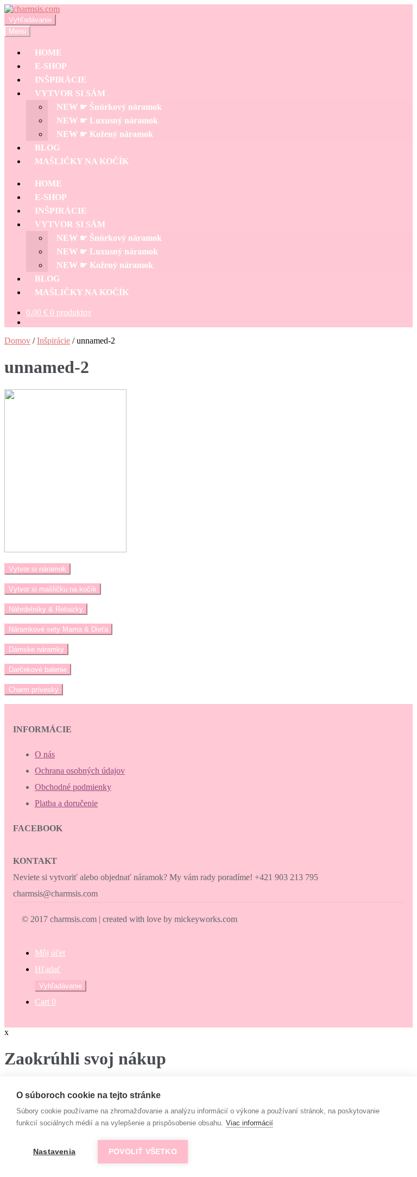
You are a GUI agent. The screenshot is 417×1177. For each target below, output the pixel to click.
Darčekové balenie (38, 669)
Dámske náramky (36, 649)
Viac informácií (249, 1123)
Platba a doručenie (66, 803)
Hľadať (48, 969)
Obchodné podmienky (73, 787)
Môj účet (50, 952)
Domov (17, 340)
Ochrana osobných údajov (80, 770)
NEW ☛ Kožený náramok (104, 134)
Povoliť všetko (143, 1152)
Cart (45, 1001)
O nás (45, 754)
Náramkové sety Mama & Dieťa (58, 629)
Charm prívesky (34, 690)
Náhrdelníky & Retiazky (46, 609)
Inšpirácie (53, 340)
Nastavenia (54, 1152)
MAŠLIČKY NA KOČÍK (82, 161)
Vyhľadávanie (30, 20)
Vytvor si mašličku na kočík (53, 589)
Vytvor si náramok (37, 569)
